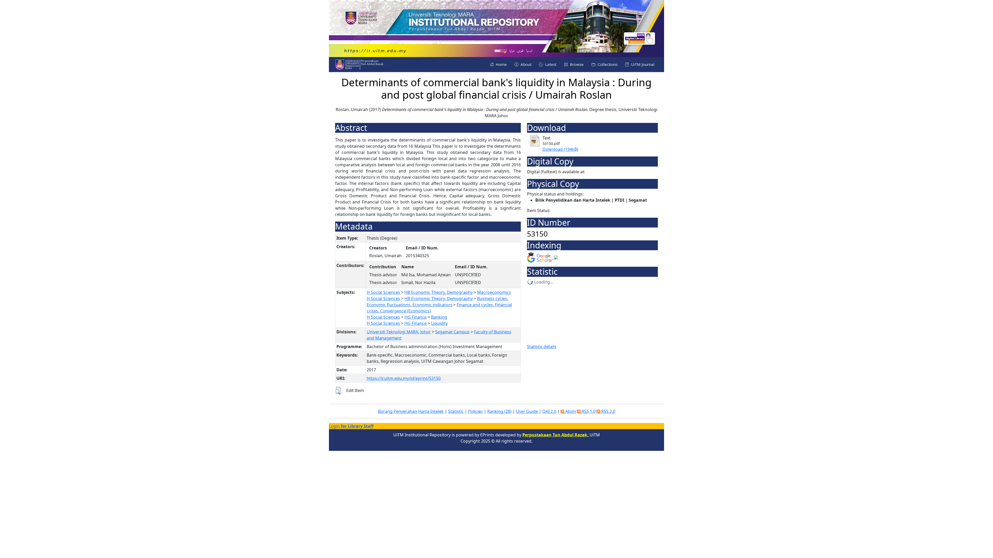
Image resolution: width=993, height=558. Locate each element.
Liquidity (439, 323)
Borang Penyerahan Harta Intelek (411, 411)
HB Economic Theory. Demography (438, 292)
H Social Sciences (383, 292)
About (525, 64)
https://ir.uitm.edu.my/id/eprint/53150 (404, 378)
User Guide (527, 411)
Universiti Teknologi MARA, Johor (399, 332)
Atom (570, 411)
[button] (338, 391)
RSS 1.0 (588, 411)
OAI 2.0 (549, 411)
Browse (576, 64)
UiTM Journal (642, 64)
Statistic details (541, 346)
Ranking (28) (499, 411)
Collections (607, 64)
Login (351, 426)
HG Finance (415, 317)
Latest (550, 64)
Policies (475, 411)
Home (501, 64)
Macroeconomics (494, 292)
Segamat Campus (452, 332)
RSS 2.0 (607, 411)
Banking (439, 317)
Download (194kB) (560, 149)
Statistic (456, 411)
